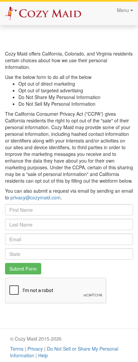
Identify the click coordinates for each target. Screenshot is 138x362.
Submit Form (23, 268)
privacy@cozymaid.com (35, 197)
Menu (123, 10)
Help (43, 355)
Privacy (35, 348)
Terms (16, 348)
